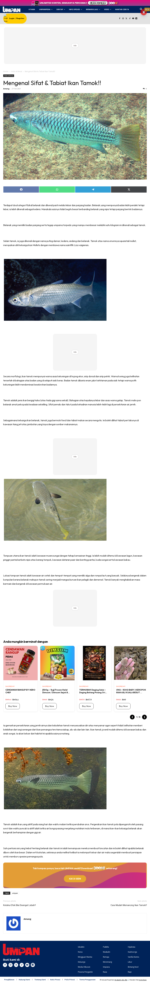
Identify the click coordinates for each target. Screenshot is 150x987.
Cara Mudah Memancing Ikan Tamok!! (129, 905)
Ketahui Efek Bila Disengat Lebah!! (19, 905)
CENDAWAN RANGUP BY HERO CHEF (20, 691)
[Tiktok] (129, 18)
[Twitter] (126, 18)
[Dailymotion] (136, 18)
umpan (15, 893)
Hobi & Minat (16, 71)
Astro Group (142, 980)
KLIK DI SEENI (75, 878)
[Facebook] (119, 18)
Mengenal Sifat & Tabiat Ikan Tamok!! (52, 83)
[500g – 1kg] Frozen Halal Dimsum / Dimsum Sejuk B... (56, 691)
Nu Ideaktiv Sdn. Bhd (121, 980)
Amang (6, 89)
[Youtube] (133, 18)
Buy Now (12, 706)
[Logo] (11, 9)
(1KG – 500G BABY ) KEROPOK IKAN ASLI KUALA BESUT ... (131, 691)
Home (5, 71)
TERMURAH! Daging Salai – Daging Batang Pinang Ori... (93, 691)
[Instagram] (123, 18)
